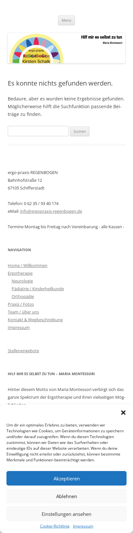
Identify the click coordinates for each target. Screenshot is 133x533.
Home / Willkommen (27, 265)
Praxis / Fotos (21, 304)
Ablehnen (66, 496)
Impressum (83, 526)
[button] (123, 412)
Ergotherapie (20, 273)
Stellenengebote (23, 351)
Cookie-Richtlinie (55, 526)
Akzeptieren (67, 478)
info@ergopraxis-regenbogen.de (51, 211)
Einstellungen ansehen (66, 514)
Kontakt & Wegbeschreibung (35, 320)
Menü (66, 20)
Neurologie (22, 281)
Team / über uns (23, 312)
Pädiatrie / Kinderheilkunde (38, 289)
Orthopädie (23, 296)
